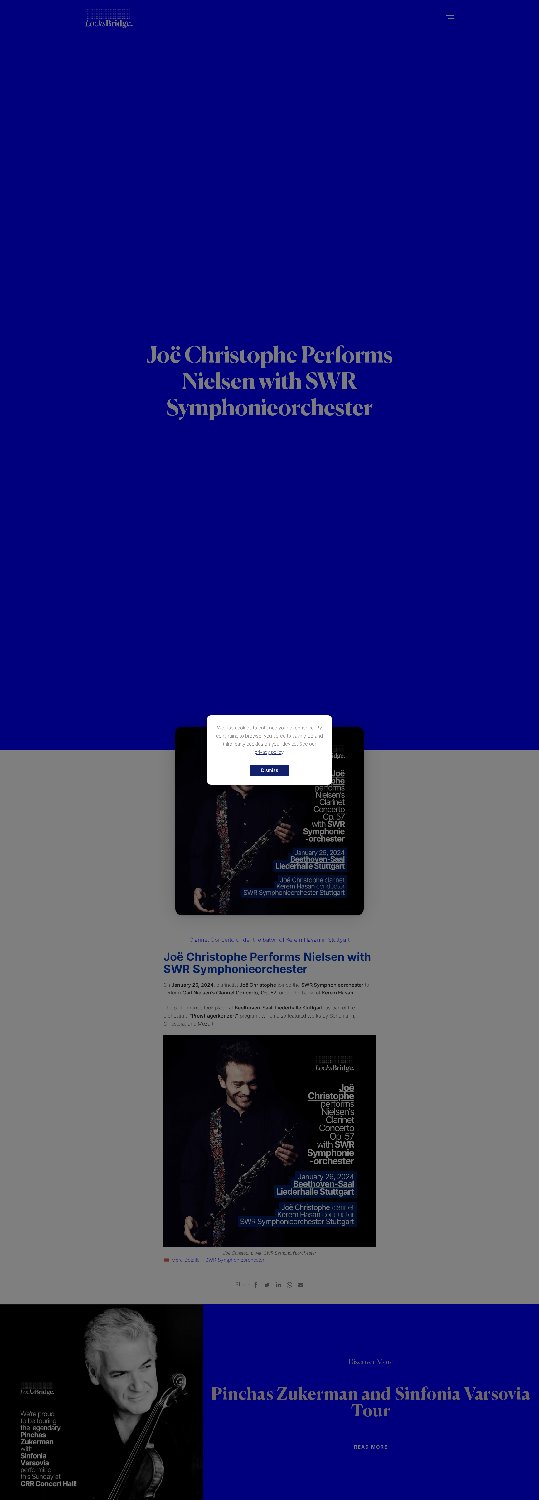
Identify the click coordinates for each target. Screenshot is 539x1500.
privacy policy (269, 752)
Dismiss (269, 770)
